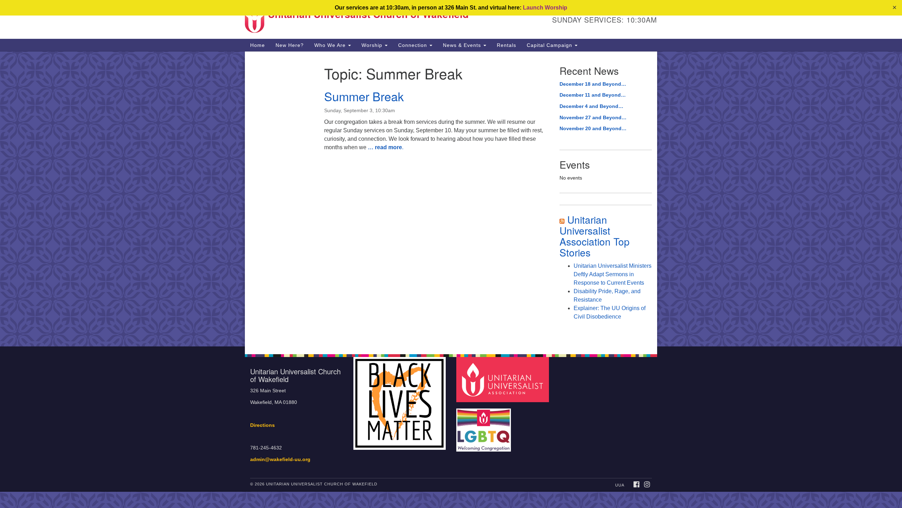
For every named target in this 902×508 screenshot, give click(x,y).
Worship (373, 45)
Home (257, 45)
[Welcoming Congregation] (484, 426)
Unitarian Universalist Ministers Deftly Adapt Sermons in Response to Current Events (612, 274)
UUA (619, 485)
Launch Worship (545, 8)
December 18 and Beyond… (593, 84)
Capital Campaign (550, 45)
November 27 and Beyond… (593, 117)
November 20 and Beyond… (593, 128)
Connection (413, 45)
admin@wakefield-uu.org (280, 459)
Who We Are (330, 45)
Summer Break (364, 96)
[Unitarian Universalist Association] (503, 379)
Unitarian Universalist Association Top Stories (595, 235)
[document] (451, 199)
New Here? (290, 45)
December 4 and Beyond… (591, 106)
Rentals (506, 45)
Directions (262, 425)
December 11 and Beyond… (593, 95)
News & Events (463, 45)
